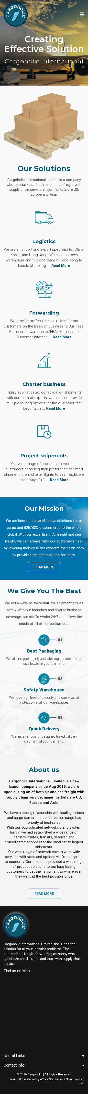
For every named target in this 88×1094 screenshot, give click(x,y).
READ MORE (44, 567)
